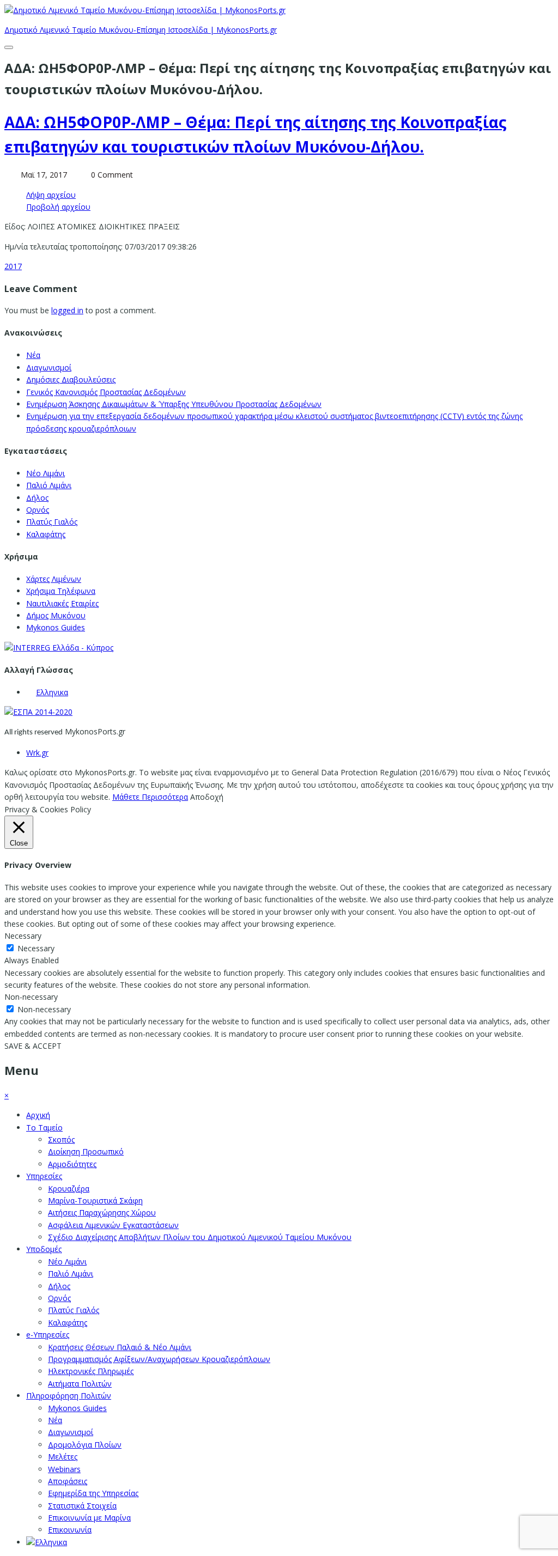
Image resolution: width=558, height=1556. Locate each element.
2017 (13, 266)
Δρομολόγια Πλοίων (85, 1444)
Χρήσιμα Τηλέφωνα (60, 591)
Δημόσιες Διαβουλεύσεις (71, 379)
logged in (67, 310)
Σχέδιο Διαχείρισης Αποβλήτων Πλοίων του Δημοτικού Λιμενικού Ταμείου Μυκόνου (199, 1237)
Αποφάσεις (67, 1481)
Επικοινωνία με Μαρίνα (89, 1517)
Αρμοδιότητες (72, 1164)
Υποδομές (44, 1249)
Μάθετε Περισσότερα (150, 797)
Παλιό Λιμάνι (48, 485)
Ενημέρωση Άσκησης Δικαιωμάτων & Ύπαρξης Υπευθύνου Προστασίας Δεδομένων (174, 404)
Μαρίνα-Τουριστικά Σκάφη (95, 1200)
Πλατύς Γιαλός (51, 521)
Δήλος (37, 498)
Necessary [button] (22, 936)
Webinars (64, 1469)
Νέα (33, 355)
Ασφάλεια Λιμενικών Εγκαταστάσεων (113, 1225)
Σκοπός (61, 1139)
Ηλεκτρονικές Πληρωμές (91, 1371)
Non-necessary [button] (31, 997)
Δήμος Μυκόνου (56, 615)
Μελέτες (62, 1456)
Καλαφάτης (45, 534)
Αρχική (38, 1115)
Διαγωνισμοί (48, 367)
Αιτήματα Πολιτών (80, 1383)
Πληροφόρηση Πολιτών (68, 1395)
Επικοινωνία (70, 1529)
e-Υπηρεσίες (47, 1334)
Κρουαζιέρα (68, 1188)
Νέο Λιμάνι (45, 473)
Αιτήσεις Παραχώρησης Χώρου (102, 1212)
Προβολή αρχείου (58, 207)
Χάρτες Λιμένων (53, 579)
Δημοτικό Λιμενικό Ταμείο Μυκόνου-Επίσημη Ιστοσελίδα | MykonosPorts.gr (140, 30)
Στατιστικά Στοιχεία (82, 1505)
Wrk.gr (37, 752)
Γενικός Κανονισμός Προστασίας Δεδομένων (106, 392)
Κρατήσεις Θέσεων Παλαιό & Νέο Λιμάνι (119, 1347)
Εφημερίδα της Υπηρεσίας (93, 1493)
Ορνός (37, 510)
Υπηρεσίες (44, 1176)
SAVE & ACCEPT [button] (33, 1046)
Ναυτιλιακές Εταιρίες (62, 603)
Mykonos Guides (55, 627)
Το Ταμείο (44, 1127)
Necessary (35, 948)
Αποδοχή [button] (206, 797)
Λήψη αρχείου (51, 195)
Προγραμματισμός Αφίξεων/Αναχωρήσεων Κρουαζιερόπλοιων (159, 1359)
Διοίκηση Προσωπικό (86, 1151)
